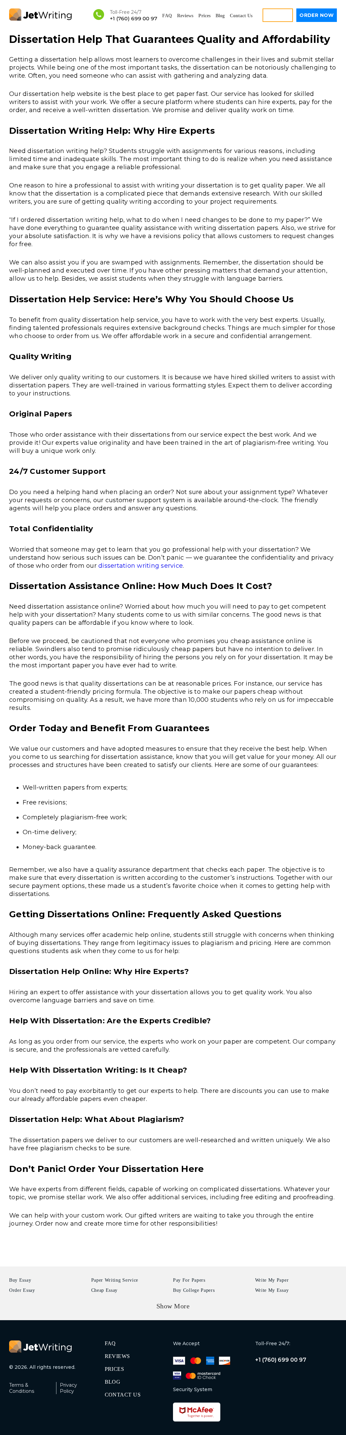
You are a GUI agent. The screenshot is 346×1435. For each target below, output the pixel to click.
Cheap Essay (104, 1290)
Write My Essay (272, 1290)
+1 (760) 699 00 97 (133, 18)
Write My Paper (272, 1280)
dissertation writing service (140, 565)
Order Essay (22, 1290)
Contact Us (241, 15)
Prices (204, 15)
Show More (173, 1306)
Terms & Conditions (21, 1388)
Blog (220, 15)
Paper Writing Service (115, 1280)
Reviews (185, 15)
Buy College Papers (194, 1290)
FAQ (167, 15)
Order (316, 15)
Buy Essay (20, 1280)
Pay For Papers (189, 1280)
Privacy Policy (68, 1388)
